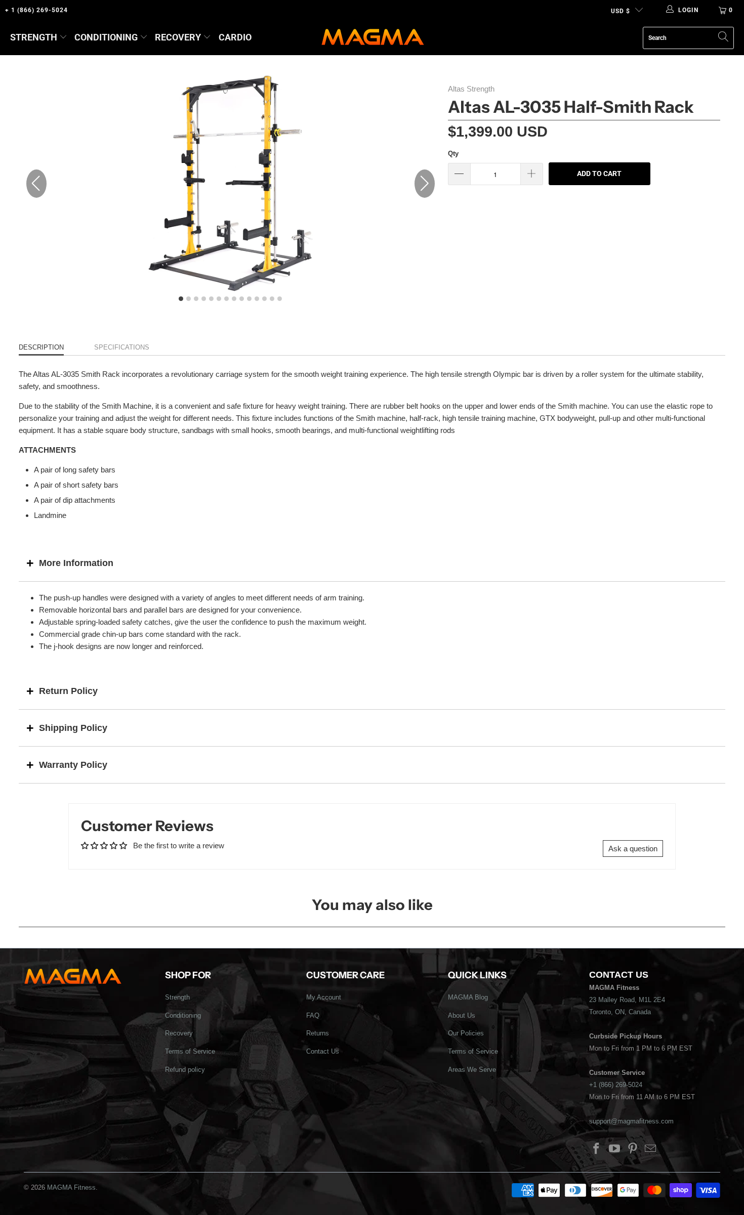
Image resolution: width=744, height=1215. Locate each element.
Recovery (178, 37)
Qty (453, 153)
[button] (425, 183)
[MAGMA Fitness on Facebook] (596, 1149)
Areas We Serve (472, 1069)
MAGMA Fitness (71, 1187)
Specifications (121, 347)
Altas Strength (471, 88)
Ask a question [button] (632, 848)
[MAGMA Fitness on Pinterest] (632, 1149)
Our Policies (466, 1033)
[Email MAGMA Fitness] (650, 1149)
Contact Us (322, 1051)
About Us (461, 1015)
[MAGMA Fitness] (373, 38)
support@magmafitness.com (631, 1121)
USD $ (620, 11)
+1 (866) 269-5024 (615, 1085)
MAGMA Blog (468, 997)
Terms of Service (190, 1051)
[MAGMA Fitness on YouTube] (615, 1149)
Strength (33, 37)
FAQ (312, 1015)
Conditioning (106, 37)
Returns (317, 1033)
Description (41, 347)
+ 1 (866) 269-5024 (36, 10)
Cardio (235, 37)
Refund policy (185, 1069)
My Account (323, 997)
